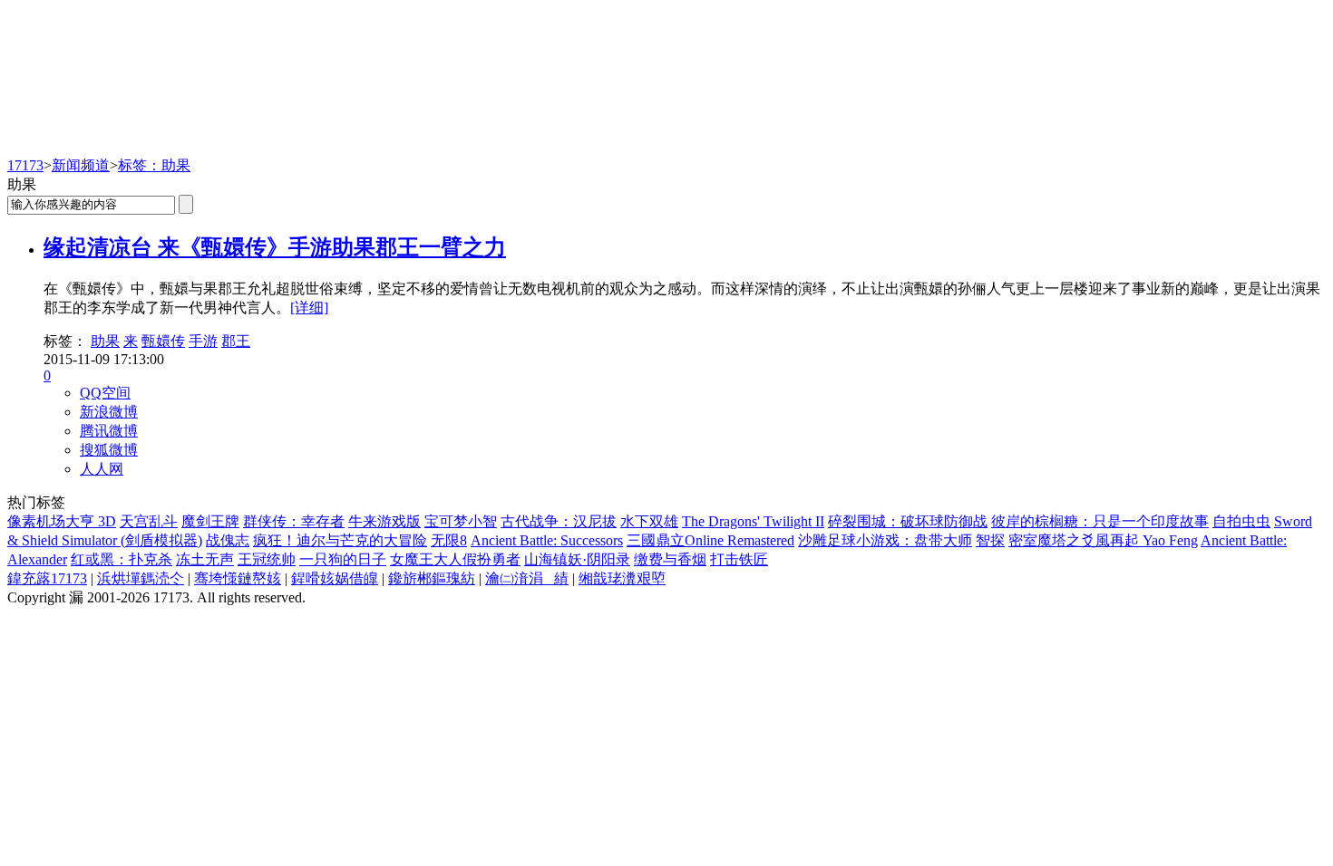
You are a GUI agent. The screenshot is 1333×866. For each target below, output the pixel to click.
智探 (990, 540)
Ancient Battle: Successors (547, 540)
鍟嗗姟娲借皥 (334, 578)
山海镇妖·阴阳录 (577, 559)
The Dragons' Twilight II (753, 521)
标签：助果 (154, 165)
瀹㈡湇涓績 (527, 578)
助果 (105, 341)
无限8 (449, 540)
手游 (203, 341)
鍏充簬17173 (47, 578)
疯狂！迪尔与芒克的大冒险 (340, 540)
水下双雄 (649, 521)
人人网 (101, 468)
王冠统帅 (267, 559)
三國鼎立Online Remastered (710, 540)
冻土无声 (205, 559)
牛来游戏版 (384, 521)
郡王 (235, 341)
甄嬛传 (163, 341)
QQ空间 (105, 392)
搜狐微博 (109, 449)
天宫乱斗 (149, 521)
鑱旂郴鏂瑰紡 (431, 578)
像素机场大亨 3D (61, 521)
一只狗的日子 (342, 559)
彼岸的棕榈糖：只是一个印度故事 (1100, 521)
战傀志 (227, 540)
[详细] (309, 307)
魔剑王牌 (210, 521)
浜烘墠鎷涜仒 (140, 578)
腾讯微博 (109, 430)
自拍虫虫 (1241, 521)
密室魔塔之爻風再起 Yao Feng (1103, 540)
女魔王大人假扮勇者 (455, 559)
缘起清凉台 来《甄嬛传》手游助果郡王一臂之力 (275, 247)
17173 (25, 165)
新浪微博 (109, 411)
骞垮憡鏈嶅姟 (237, 578)
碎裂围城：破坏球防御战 (908, 521)
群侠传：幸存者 (294, 521)
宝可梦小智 (460, 521)
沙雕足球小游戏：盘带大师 (885, 540)
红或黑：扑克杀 (121, 559)
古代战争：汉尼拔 (559, 521)
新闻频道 (81, 165)
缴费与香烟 (670, 559)
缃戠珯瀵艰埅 (622, 578)
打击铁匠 (739, 559)
